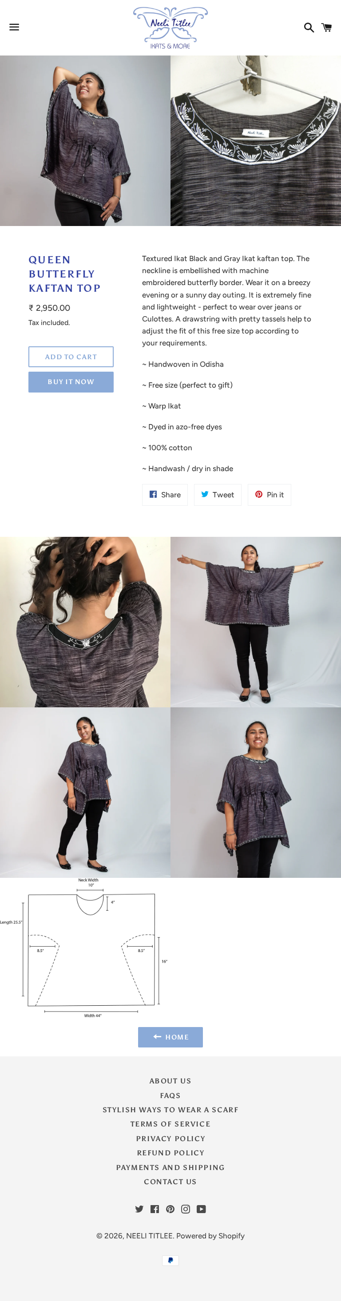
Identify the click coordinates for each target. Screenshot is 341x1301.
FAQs (170, 1095)
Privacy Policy (170, 1138)
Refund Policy (171, 1153)
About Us (171, 1081)
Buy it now (71, 382)
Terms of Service (171, 1124)
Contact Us (170, 1182)
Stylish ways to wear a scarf (171, 1110)
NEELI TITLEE (149, 1235)
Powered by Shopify (210, 1235)
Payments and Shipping (170, 1167)
